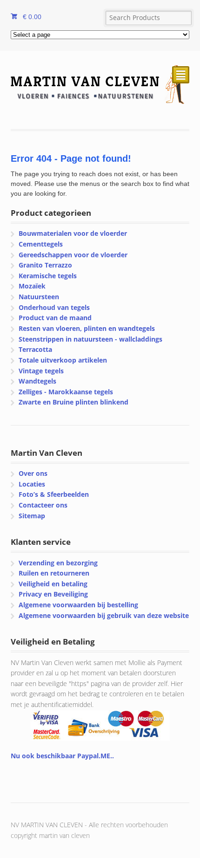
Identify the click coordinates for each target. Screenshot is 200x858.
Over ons (33, 473)
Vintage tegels (41, 370)
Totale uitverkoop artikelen (63, 360)
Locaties (32, 484)
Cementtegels (41, 244)
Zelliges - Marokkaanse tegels (66, 391)
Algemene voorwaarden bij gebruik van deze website (104, 615)
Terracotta (35, 349)
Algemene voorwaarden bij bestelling (78, 604)
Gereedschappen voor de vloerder (73, 254)
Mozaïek (32, 285)
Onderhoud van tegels (54, 307)
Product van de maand (55, 317)
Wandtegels (37, 381)
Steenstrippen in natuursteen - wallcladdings (90, 339)
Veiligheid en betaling (53, 583)
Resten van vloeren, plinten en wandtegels (87, 328)
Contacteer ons (43, 505)
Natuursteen (39, 296)
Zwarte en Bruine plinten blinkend (73, 402)
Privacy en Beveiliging (53, 594)
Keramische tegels (48, 275)
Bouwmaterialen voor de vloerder (73, 233)
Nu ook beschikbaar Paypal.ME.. (62, 755)
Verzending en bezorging (58, 562)
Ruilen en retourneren (54, 573)
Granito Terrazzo (45, 265)
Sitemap (32, 515)
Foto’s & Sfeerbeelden (54, 494)
